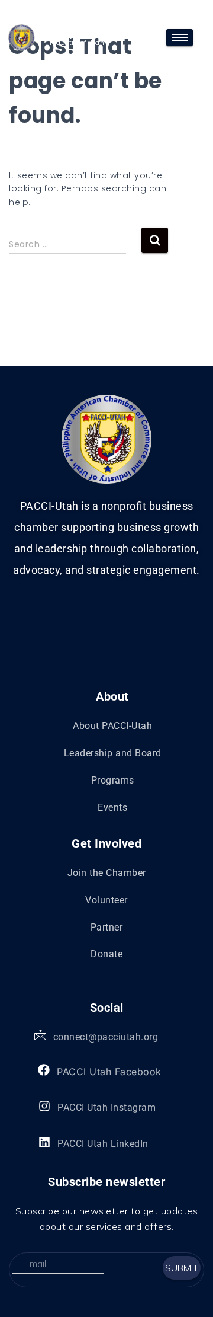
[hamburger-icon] (179, 37)
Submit (181, 1268)
